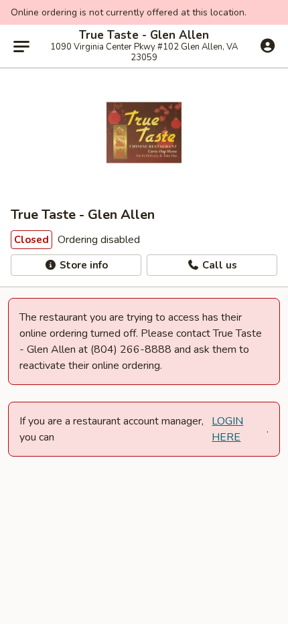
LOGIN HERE (227, 429)
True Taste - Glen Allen (144, 35)
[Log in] (268, 45)
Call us (218, 265)
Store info (82, 265)
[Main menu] (21, 46)
